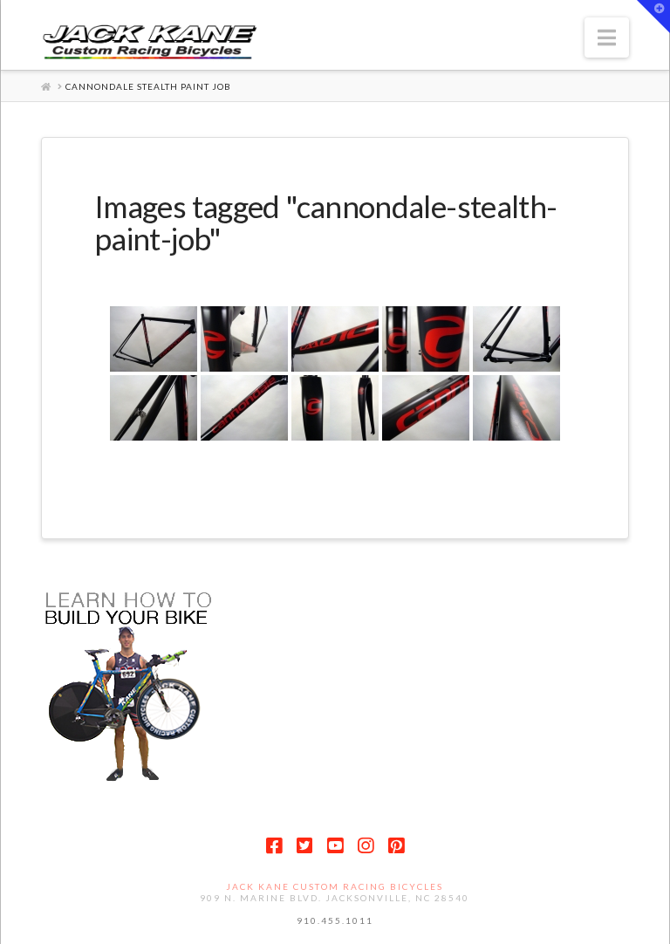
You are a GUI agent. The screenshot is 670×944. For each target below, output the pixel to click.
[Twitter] (304, 846)
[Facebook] (274, 846)
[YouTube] (335, 846)
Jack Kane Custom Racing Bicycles (334, 886)
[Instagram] (365, 846)
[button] (607, 37)
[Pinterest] (396, 846)
